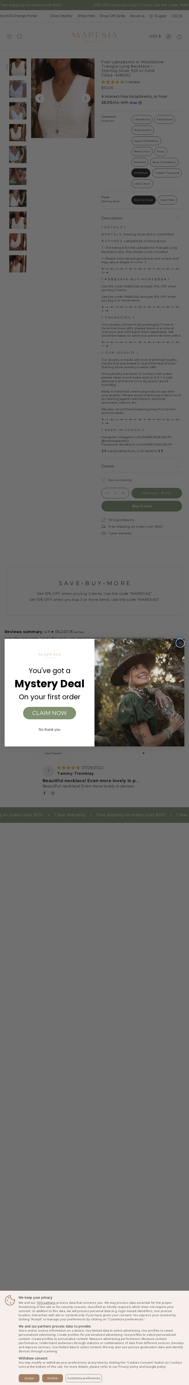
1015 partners (46, 1302)
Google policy (155, 1367)
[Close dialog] (180, 643)
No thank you (49, 730)
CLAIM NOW (49, 713)
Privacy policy (128, 1367)
